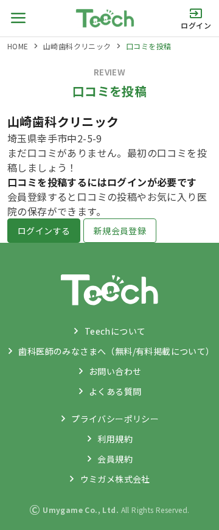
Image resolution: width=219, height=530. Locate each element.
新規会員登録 (120, 231)
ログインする (44, 231)
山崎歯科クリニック (77, 46)
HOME (18, 46)
